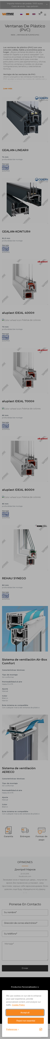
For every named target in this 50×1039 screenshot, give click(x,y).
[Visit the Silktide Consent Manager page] (41, 1029)
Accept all (25, 1012)
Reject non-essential (25, 1020)
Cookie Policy (18, 1004)
